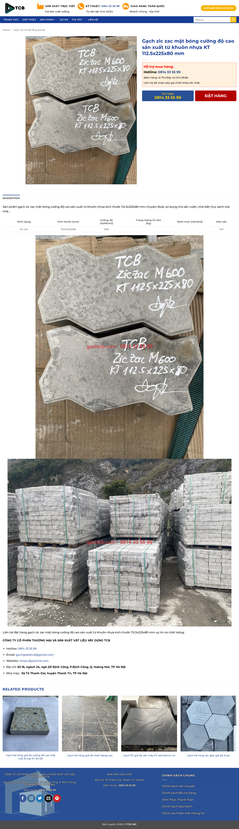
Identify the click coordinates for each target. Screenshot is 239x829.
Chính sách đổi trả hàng (179, 793)
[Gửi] (233, 20)
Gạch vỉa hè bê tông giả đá (29, 30)
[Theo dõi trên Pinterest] (57, 798)
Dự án (64, 19)
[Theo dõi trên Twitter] (40, 798)
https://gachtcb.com (34, 661)
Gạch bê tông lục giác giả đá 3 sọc (208, 755)
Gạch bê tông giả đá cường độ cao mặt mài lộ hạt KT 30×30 (30, 757)
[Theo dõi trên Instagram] (31, 798)
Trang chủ (10, 19)
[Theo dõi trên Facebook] (23, 798)
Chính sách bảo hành (177, 806)
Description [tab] (11, 198)
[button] (30, 180)
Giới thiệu (29, 19)
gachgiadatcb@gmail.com (35, 654)
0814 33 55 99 (110, 6)
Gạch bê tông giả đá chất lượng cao (90, 755)
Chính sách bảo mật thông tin (183, 813)
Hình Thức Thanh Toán (178, 799)
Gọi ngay (167, 96)
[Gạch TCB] (16, 8)
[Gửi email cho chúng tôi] (48, 798)
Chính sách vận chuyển (178, 786)
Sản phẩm (47, 19)
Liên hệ (93, 19)
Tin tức (77, 19)
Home (6, 30)
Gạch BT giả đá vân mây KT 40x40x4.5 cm (149, 755)
